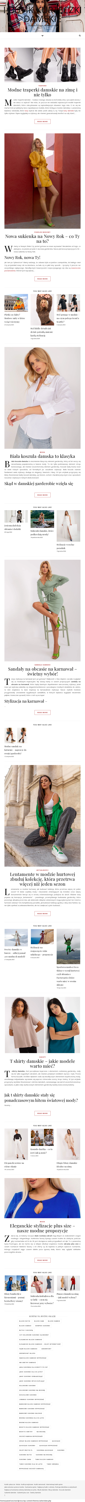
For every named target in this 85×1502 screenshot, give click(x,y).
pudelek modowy (42, 232)
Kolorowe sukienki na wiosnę (32, 1390)
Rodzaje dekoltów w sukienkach (66, 1487)
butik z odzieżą (26, 1330)
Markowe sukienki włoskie (30, 1413)
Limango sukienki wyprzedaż (31, 1399)
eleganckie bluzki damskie (30, 1339)
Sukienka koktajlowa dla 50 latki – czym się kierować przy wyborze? (42, 1300)
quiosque (56, 1441)
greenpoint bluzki (27, 1353)
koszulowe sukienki (28, 1395)
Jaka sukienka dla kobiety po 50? (33, 1367)
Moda (42, 452)
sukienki (61, 1450)
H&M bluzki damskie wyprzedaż (32, 1358)
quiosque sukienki (27, 1445)
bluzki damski (25, 1326)
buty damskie (69, 111)
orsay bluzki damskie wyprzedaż (33, 1441)
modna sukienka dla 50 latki (31, 1418)
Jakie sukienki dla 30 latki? (31, 1372)
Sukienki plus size (23, 1493)
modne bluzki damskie (29, 1422)
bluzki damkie (54, 1321)
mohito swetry (26, 1431)
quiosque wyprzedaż (48, 1445)
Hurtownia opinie (31, 1487)
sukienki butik (25, 1455)
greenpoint (46, 1349)
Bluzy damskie (53, 1490)
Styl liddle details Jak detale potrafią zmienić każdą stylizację (42, 332)
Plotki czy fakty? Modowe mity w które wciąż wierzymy (14, 318)
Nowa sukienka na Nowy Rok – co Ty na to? (42, 238)
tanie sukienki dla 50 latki (31, 1464)
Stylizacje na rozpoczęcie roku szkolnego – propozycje (42, 951)
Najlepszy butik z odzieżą (45, 1487)
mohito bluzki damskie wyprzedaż (34, 1427)
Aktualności (43, 870)
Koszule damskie (65, 1490)
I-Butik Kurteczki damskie (42, 14)
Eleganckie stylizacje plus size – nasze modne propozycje (42, 1228)
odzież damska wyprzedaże (31, 1436)
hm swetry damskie (27, 1362)
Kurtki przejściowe (27, 1484)
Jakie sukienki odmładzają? (31, 1376)
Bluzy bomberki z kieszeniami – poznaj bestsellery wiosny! (14, 1297)
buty (26, 111)
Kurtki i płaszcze (9, 1484)
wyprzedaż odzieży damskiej (31, 1468)
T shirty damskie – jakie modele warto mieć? (42, 1063)
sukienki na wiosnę (44, 1455)
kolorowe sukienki (27, 1385)
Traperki (42, 86)
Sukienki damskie (10, 1493)
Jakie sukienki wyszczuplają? (32, 1381)
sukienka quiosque (45, 1450)
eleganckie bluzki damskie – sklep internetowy (40, 1344)
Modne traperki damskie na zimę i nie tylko (42, 92)
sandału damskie (43, 665)
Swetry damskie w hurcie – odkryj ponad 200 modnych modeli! (15, 953)
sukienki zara (25, 1459)
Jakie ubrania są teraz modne (14, 1487)
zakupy (42, 1057)
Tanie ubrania (53, 1464)
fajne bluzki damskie (28, 1349)
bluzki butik (24, 1321)
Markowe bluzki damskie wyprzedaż (34, 1404)
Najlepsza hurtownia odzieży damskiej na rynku (20, 1490)
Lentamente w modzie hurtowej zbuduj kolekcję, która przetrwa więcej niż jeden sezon (42, 879)
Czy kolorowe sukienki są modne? (34, 1335)
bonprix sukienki (43, 1326)
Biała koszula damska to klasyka (42, 456)
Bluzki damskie (43, 1490)
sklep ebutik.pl (26, 1450)
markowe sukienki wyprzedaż (32, 1408)
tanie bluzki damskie (44, 1459)
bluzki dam (39, 1321)
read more (42, 121)
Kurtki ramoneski (39, 1484)
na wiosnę (41, 1431)
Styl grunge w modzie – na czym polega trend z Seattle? (68, 318)
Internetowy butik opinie (54, 1484)
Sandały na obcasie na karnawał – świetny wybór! (42, 671)
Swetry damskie (35, 1493)
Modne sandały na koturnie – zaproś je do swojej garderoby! (15, 750)
